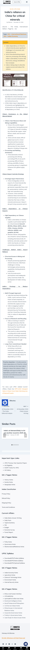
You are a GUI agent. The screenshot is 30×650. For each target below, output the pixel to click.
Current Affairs (8, 513)
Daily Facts (7, 520)
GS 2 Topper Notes (9, 537)
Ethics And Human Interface (12, 594)
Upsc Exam (17, 9)
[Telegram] (12, 644)
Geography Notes (9, 484)
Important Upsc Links (10, 458)
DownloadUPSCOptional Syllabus (14, 563)
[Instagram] (9, 644)
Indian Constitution (9, 489)
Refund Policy (6, 498)
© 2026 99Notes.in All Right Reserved (13, 638)
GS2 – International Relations (16, 34)
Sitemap (4, 633)
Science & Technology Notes (12, 577)
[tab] (13, 444)
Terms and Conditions (8, 507)
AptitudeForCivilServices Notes (13, 598)
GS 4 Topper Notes (9, 589)
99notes (10, 22)
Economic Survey (9, 530)
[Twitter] (6, 644)
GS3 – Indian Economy (11, 36)
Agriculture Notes (9, 575)
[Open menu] (26, 2)
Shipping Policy (6, 503)
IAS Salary (7, 470)
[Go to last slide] (4, 435)
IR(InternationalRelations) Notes (14, 546)
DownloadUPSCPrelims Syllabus (14, 558)
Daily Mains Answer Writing (12, 518)
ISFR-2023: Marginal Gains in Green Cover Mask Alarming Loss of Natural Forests (15, 391)
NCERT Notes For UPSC (11, 468)
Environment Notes (10, 580)
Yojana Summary (9, 523)
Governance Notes (10, 544)
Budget (6, 527)
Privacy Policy (6, 494)
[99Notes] (7, 2)
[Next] (25, 435)
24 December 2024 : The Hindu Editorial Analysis (7, 410)
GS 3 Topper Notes (9, 568)
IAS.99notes (10, 633)
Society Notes (8, 482)
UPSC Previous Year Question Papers (15, 463)
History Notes (8, 480)
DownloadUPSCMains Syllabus (13, 560)
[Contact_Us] (26, 644)
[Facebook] (3, 644)
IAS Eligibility (8, 465)
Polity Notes (8, 542)
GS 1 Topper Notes (9, 475)
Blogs (11, 9)
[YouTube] (15, 644)
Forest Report (8, 532)
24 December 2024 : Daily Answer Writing (22, 410)
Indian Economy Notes (11, 572)
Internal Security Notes (11, 582)
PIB (5, 525)
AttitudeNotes (8, 596)
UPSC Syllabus (8, 553)
